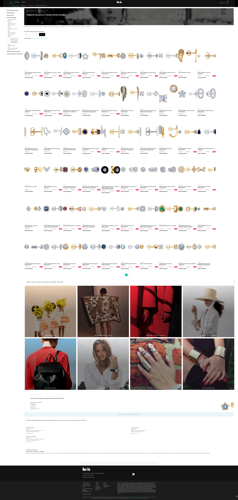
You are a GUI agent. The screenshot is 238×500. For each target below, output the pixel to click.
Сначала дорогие (44, 38)
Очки (9, 31)
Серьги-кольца (14, 39)
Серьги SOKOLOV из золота (184, 72)
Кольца (9, 27)
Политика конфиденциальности (86, 491)
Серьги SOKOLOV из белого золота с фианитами (148, 73)
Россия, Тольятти (224, 2)
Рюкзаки (9, 35)
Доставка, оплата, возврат (87, 488)
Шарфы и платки (11, 49)
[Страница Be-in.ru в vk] (227, 1)
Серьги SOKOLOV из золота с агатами (167, 225)
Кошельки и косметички (12, 28)
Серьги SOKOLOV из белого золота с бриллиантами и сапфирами (71, 111)
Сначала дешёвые (36, 38)
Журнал (24, 2)
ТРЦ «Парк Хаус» (30, 427)
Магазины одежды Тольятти (137, 486)
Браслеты (10, 20)
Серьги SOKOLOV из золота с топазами (72, 225)
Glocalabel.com (98, 487)
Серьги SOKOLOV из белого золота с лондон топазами (71, 73)
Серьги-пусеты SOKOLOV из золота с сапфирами (33, 111)
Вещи (11, 2)
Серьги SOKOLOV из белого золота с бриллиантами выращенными (90, 111)
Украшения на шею (11, 45)
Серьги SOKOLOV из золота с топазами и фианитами (187, 264)
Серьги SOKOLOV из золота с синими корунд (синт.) (90, 149)
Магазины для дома (98, 489)
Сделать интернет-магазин (41, 5)
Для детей (31, 5)
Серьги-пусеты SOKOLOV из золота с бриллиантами (110, 73)
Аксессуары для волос (12, 19)
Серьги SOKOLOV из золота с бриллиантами (127, 111)
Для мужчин (23, 5)
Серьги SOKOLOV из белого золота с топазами (129, 264)
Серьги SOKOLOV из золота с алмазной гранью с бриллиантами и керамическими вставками (110, 187)
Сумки (9, 44)
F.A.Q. (83, 487)
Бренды (104, 484)
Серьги (46, 10)
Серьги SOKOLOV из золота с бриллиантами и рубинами (69, 187)
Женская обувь (10, 15)
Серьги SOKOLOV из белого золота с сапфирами (206, 149)
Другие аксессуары (11, 23)
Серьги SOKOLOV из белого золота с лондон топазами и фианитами (52, 226)
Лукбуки (97, 482)
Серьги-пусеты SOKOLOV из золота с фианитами (129, 73)
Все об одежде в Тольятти (106, 486)
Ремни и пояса (10, 34)
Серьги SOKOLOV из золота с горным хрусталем (52, 73)
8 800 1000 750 (33, 409)
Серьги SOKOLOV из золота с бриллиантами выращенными (31, 149)
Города (104, 482)
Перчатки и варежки (12, 32)
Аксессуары (40, 10)
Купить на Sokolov (29, 77)
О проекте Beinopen (86, 484)
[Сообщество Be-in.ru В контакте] (133, 474)
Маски (9, 30)
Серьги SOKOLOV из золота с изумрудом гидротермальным (185, 226)
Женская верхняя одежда (12, 10)
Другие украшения (11, 24)
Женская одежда (10, 12)
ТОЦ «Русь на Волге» (31, 436)
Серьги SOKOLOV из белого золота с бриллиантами (33, 73)
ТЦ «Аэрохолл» (135, 427)
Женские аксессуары (11, 17)
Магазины (17, 2)
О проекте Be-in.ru (86, 482)
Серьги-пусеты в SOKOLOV (36, 402)
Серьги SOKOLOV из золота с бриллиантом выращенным (69, 149)
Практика (97, 485)
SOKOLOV (32, 406)
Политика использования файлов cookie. (138, 498)
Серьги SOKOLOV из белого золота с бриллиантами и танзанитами (90, 187)
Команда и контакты (86, 485)
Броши (9, 22)
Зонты (9, 26)
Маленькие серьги (14, 38)
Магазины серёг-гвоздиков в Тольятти (129, 414)
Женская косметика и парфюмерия (15, 53)
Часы (9, 46)
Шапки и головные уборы (13, 48)
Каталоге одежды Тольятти (123, 485)
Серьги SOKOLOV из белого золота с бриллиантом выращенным (148, 111)
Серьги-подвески (14, 40)
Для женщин (15, 5)
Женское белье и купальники (13, 51)
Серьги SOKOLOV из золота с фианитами (88, 73)
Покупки (97, 484)
